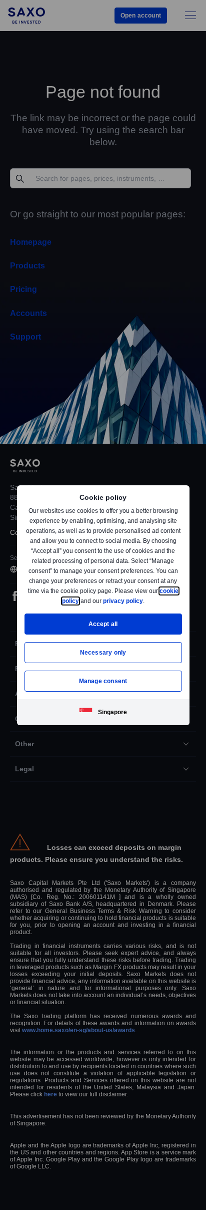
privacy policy (146, 600)
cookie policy (83, 600)
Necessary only (103, 652)
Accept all (103, 624)
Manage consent (103, 681)
